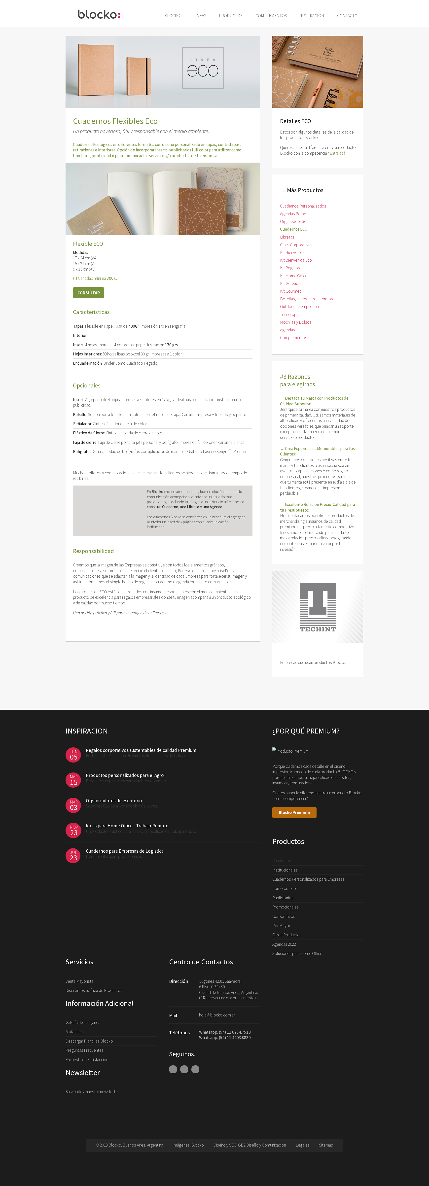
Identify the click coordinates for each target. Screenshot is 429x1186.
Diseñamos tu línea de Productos (94, 990)
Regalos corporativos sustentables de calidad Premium (141, 750)
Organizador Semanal (298, 221)
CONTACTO (347, 15)
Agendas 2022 (284, 944)
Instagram (195, 1069)
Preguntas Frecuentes (85, 1050)
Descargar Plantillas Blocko (89, 1041)
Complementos (293, 337)
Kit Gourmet (290, 291)
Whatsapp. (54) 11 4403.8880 (225, 1037)
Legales (303, 1145)
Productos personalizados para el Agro (125, 775)
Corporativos (283, 916)
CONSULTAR (88, 293)
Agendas (287, 330)
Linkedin (184, 1069)
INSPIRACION (312, 15)
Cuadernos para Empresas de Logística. (125, 851)
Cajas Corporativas (296, 244)
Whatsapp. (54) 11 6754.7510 (225, 1032)
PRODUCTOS (231, 15)
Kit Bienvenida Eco (296, 260)
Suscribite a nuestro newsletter (92, 1091)
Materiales (75, 1032)
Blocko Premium (294, 812)
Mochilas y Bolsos (296, 322)
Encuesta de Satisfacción (87, 1059)
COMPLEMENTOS (271, 15)
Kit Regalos (290, 268)
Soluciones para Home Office (297, 953)
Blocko (197, 1145)
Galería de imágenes (83, 1022)
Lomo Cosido (284, 888)
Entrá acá (337, 153)
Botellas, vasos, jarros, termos (306, 299)
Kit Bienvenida (292, 252)
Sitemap (326, 1145)
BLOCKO (172, 15)
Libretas (287, 237)
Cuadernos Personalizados (303, 206)
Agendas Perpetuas (297, 213)
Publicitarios (282, 898)
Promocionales (285, 907)
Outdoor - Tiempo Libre (300, 306)
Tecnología (289, 314)
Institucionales (285, 870)
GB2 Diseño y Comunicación (262, 1145)
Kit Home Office (293, 276)
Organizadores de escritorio (114, 800)
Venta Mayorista (79, 981)
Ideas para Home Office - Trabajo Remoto (127, 826)
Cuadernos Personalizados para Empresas (308, 879)
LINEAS (199, 15)
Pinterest (173, 1069)
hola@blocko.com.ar (217, 1015)
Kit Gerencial (291, 283)
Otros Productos (287, 935)
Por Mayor (281, 925)
